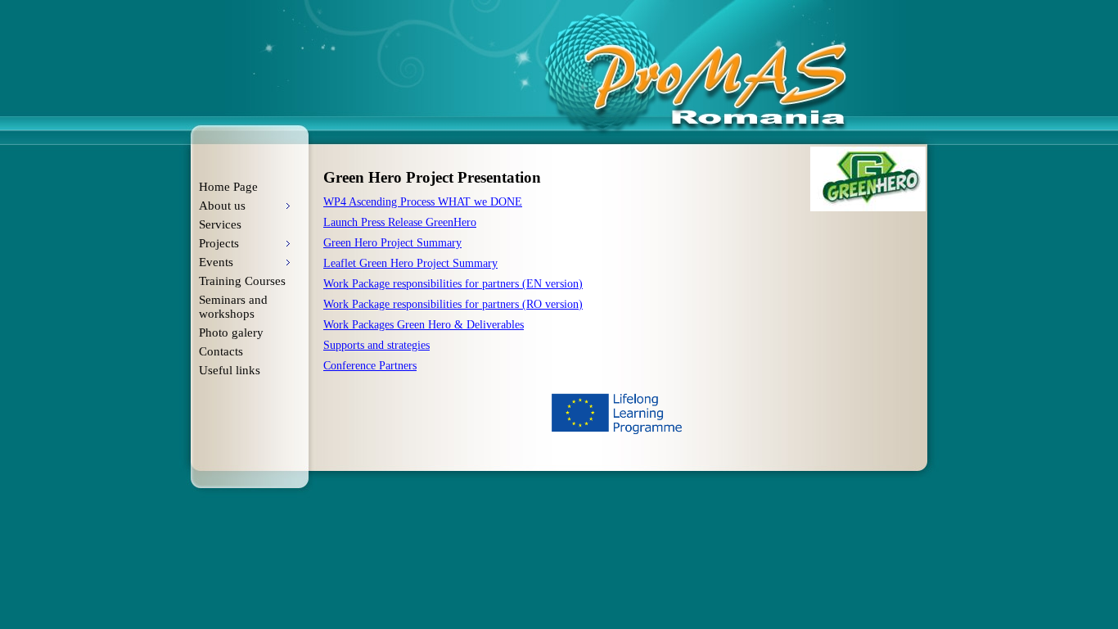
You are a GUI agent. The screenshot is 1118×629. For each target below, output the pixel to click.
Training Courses (242, 280)
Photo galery (231, 332)
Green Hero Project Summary (392, 243)
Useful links (229, 370)
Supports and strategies (376, 345)
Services (220, 224)
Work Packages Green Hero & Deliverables (423, 325)
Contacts (221, 351)
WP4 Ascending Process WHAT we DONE (422, 202)
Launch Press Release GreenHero (399, 222)
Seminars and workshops (233, 306)
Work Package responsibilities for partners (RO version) (453, 304)
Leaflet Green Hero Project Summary (410, 263)
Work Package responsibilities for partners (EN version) (453, 284)
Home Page (228, 186)
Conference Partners (370, 366)
